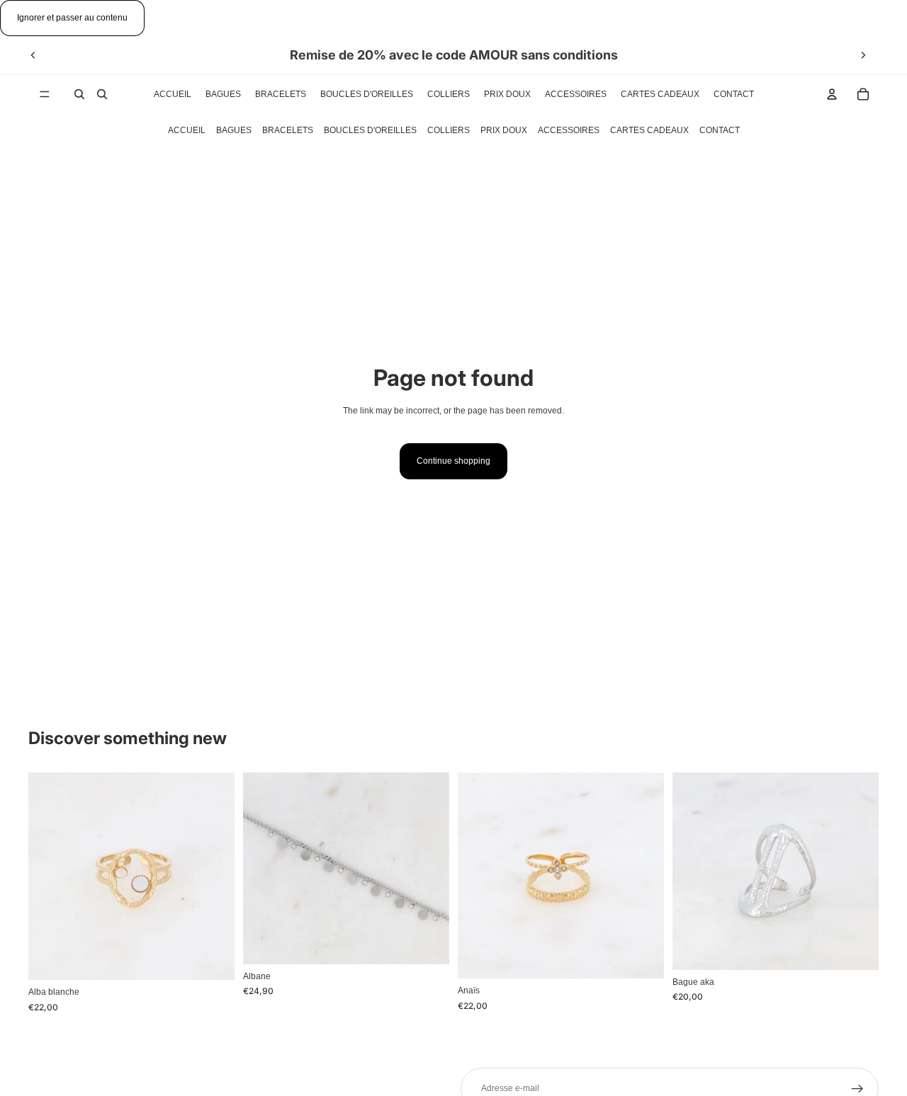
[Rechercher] (79, 94)
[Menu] (44, 94)
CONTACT (719, 130)
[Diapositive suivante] (863, 55)
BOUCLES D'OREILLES (370, 130)
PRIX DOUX (503, 130)
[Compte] (831, 94)
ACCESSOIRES (568, 130)
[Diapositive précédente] (33, 55)
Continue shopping (453, 461)
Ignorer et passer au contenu (72, 18)
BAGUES (234, 130)
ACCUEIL (186, 130)
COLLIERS (448, 130)
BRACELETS (287, 130)
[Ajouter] (212, 958)
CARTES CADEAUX (649, 130)
